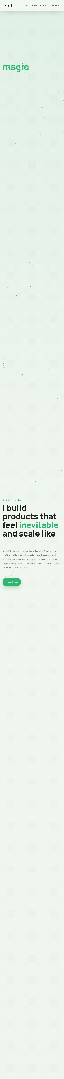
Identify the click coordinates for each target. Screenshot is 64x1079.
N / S (8, 5)
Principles (39, 5)
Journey (53, 5)
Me (28, 5)
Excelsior (12, 582)
